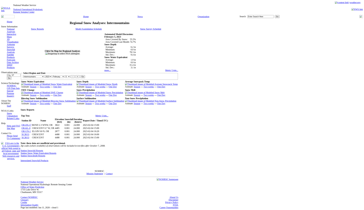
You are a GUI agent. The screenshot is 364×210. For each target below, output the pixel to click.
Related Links (13, 118)
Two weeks (45, 87)
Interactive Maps (11, 35)
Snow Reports (37, 29)
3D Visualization (12, 40)
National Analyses (11, 30)
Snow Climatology (12, 114)
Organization (203, 16)
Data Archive (13, 62)
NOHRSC (11, 86)
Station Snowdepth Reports (33, 156)
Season (33, 87)
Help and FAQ (13, 126)
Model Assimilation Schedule (89, 29)
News (140, 16)
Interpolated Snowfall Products (34, 160)
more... (107, 70)
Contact (109, 173)
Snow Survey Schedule (150, 29)
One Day (57, 87)
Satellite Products (11, 55)
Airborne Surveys (11, 45)
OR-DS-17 (26, 125)
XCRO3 (25, 134)
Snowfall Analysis (11, 50)
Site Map (11, 128)
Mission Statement (94, 173)
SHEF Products (11, 66)
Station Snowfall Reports (32, 150)
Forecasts (11, 60)
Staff (9, 106)
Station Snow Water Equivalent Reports (38, 153)
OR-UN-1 (26, 131)
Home (86, 16)
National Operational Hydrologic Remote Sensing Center (28, 10)
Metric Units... (171, 70)
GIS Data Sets (13, 88)
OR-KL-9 (25, 128)
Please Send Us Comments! (13, 137)
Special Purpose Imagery (10, 93)
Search (243, 16)
